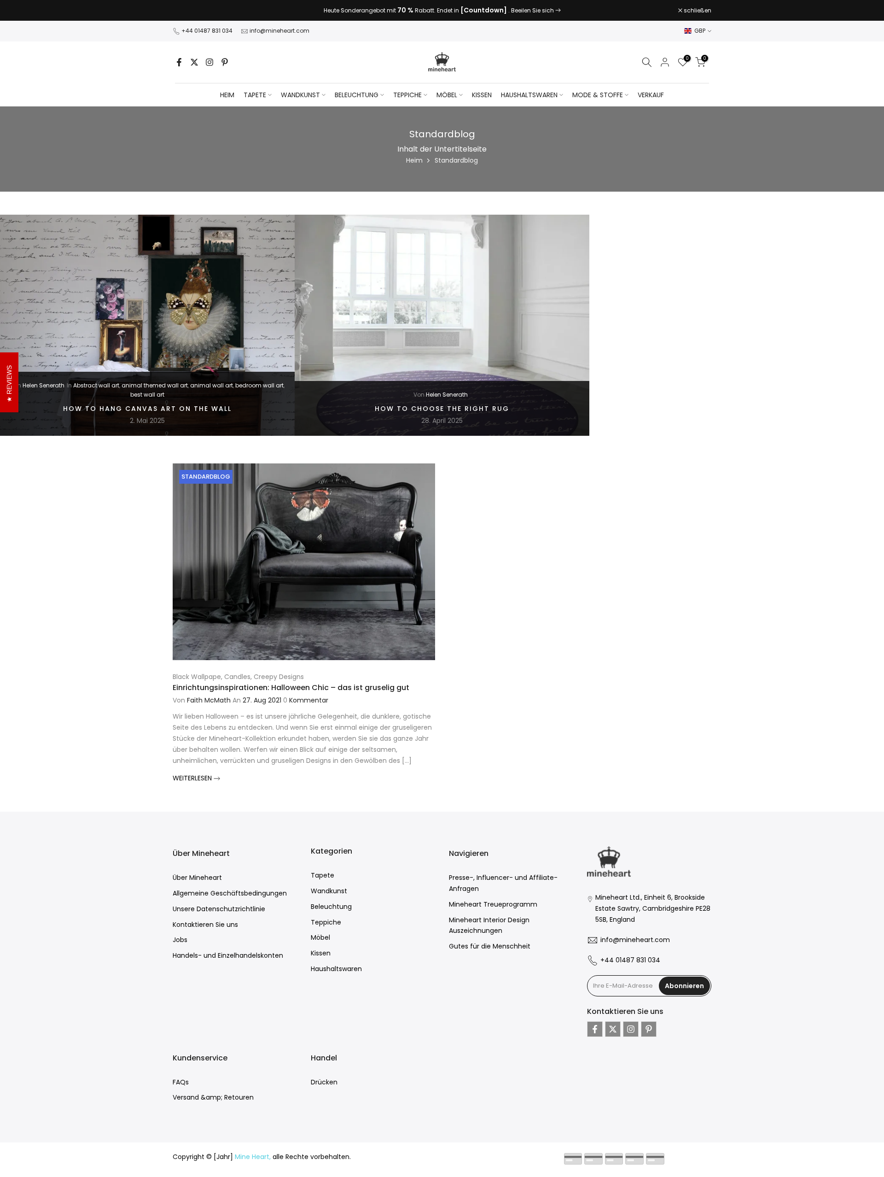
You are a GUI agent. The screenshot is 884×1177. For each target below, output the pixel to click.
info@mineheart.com (279, 31)
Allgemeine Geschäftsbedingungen (230, 893)
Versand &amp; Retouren (213, 1097)
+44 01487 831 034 (207, 31)
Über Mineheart (197, 877)
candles (237, 676)
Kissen (321, 953)
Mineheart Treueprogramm (493, 904)
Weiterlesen (193, 778)
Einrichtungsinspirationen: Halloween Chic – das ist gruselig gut (291, 687)
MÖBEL (446, 95)
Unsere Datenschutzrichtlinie (219, 908)
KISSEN (482, 95)
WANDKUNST (300, 95)
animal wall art (211, 385)
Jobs (180, 939)
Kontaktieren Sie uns (205, 924)
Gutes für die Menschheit (489, 946)
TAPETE (255, 95)
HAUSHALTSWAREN (529, 95)
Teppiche (326, 922)
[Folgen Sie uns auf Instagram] (209, 62)
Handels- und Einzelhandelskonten (228, 955)
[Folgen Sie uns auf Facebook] (179, 62)
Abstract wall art (96, 385)
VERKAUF (651, 95)
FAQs (181, 1082)
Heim (227, 95)
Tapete (322, 875)
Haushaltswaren (336, 968)
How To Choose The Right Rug (442, 408)
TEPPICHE (407, 95)
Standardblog (205, 476)
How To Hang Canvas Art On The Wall (147, 408)
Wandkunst (329, 891)
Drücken (324, 1082)
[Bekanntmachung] (442, 10)
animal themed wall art (155, 385)
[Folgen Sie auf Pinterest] (225, 62)
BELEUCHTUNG (356, 95)
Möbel (320, 937)
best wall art (147, 394)
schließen (191, 10)
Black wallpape (197, 676)
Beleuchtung (331, 906)
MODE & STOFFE (597, 95)
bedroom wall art (259, 385)
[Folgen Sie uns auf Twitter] (194, 62)
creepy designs (279, 676)
